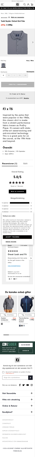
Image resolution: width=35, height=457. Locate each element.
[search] (24, 4)
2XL (25, 75)
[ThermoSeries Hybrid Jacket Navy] (20, 326)
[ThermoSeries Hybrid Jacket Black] (22, 326)
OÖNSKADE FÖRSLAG (8, 427)
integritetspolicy (10, 373)
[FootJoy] (17, 4)
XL (20, 75)
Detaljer (26, 98)
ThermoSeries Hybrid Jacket (24, 319)
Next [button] (33, 42)
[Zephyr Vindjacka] (8, 312)
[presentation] (10, 163)
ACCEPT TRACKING (12, 237)
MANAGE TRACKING (11, 241)
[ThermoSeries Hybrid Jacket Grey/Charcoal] (24, 326)
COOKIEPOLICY (6, 423)
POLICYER (5, 438)
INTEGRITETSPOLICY (7, 420)
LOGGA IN (25, 350)
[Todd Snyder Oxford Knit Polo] (17, 44)
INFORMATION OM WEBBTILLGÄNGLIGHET (14, 434)
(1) (9, 17)
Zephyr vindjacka (4, 319)
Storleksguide (30, 71)
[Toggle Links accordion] (17, 393)
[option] (17, 44)
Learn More (12, 351)
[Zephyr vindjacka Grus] (2, 324)
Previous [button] (2, 42)
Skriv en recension (17, 17)
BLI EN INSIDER (25, 345)
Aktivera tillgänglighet (17, 1)
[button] (2, 4)
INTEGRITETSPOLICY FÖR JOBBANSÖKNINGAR (15, 441)
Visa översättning (14, 266)
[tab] (32, 4)
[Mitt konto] (28, 4)
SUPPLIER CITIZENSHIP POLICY (10, 431)
